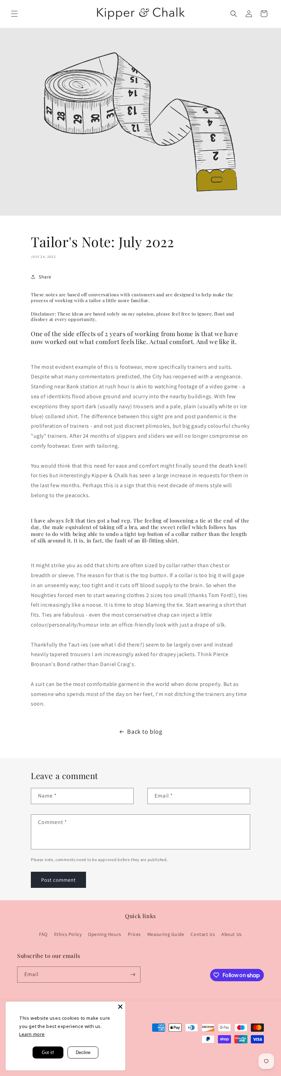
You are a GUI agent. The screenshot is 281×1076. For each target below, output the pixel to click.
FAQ (43, 934)
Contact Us (203, 934)
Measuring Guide (165, 934)
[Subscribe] (132, 974)
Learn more (32, 1034)
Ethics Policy (68, 934)
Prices (134, 934)
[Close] (120, 1006)
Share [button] (45, 277)
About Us (231, 934)
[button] (14, 13)
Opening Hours (104, 934)
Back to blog (144, 731)
